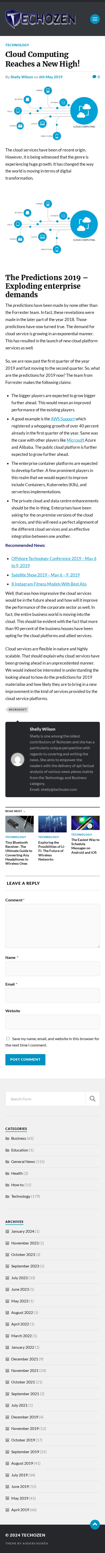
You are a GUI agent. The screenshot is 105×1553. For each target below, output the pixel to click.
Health (17, 1173)
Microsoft (75, 440)
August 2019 (22, 1463)
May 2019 (19, 1498)
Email (11, 984)
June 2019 (20, 1486)
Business (18, 1138)
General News (23, 1161)
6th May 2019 (51, 77)
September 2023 (25, 1266)
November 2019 (25, 1428)
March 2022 (21, 1335)
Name (11, 957)
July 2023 (19, 1277)
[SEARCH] (92, 1098)
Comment (14, 900)
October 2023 (23, 1254)
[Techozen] (52, 19)
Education (19, 1150)
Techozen (33, 1535)
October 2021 (23, 1382)
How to (17, 1184)
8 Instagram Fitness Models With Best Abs (49, 584)
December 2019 (24, 1417)
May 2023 (19, 1301)
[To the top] (95, 1525)
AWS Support (63, 418)
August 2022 (22, 1312)
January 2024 (22, 1231)
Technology (17, 45)
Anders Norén (35, 1543)
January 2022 (22, 1347)
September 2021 (25, 1393)
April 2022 (20, 1324)
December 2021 (24, 1359)
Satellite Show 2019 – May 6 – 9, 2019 (45, 574)
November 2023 (25, 1243)
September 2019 (25, 1451)
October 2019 (23, 1440)
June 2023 (20, 1289)
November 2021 (25, 1370)
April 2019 (20, 1509)
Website (12, 1011)
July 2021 (19, 1405)
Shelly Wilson (21, 77)
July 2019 (19, 1474)
